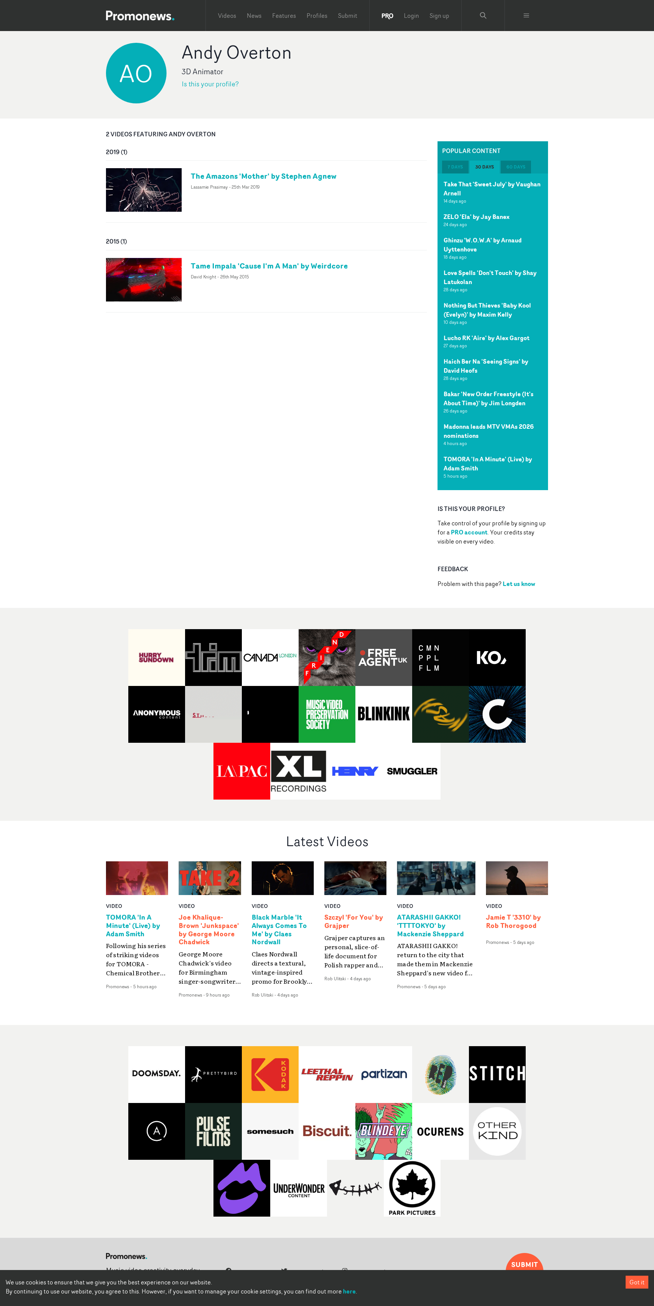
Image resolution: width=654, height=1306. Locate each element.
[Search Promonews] (483, 15)
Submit (347, 15)
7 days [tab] (455, 167)
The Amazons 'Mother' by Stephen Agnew (263, 176)
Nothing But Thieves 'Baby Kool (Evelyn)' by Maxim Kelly (487, 310)
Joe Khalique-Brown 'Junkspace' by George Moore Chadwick (209, 930)
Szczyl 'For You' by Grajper (353, 921)
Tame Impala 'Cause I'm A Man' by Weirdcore (269, 265)
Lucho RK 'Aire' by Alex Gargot (486, 337)
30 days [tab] (484, 167)
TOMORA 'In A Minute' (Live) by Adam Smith (133, 925)
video (114, 906)
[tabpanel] (493, 331)
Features (284, 15)
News (254, 15)
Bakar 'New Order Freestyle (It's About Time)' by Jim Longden (489, 398)
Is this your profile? (210, 84)
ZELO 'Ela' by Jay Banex (476, 216)
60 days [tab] (515, 167)
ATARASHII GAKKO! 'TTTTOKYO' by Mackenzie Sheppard (430, 925)
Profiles (317, 15)
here (349, 1291)
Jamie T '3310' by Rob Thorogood (513, 921)
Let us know (519, 583)
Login (411, 15)
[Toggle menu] (526, 15)
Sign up (439, 15)
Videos (227, 15)
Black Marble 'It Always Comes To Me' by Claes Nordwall (279, 930)
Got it (637, 1282)
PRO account (469, 532)
